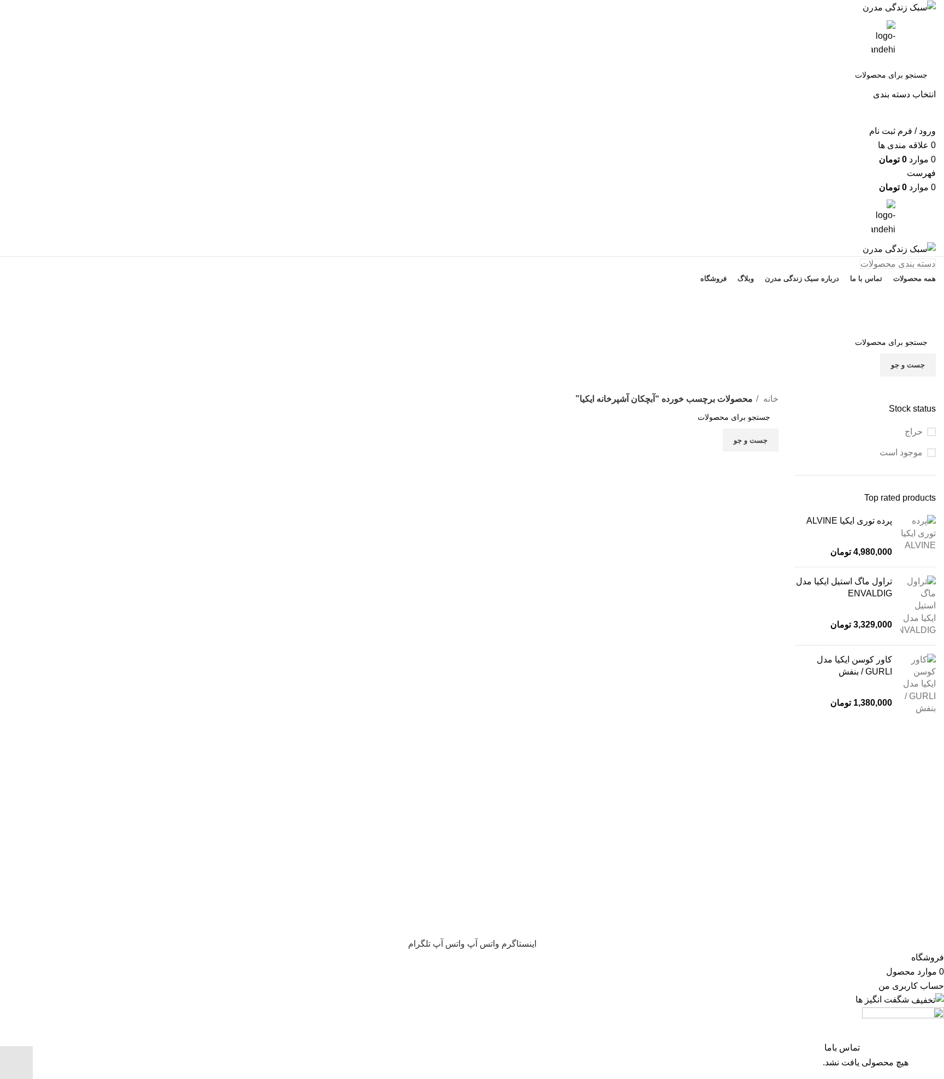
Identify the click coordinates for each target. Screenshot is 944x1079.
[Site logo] (899, 6)
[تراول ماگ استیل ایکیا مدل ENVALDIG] (918, 606)
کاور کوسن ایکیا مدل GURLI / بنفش (854, 665)
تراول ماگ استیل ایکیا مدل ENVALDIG (844, 587)
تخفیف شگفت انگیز (472, 319)
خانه (769, 398)
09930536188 (472, 296)
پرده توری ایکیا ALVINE (849, 520)
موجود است (901, 452)
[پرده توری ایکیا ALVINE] (918, 536)
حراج (914, 431)
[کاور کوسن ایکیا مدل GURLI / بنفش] (918, 684)
